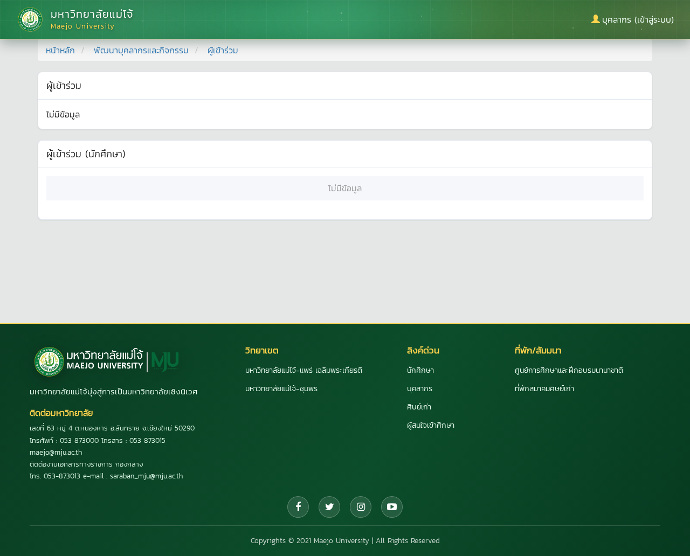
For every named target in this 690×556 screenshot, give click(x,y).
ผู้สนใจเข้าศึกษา (430, 425)
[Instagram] (360, 507)
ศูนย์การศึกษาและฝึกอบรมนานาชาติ (569, 370)
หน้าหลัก (60, 50)
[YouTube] (392, 507)
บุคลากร (419, 388)
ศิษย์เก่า (419, 407)
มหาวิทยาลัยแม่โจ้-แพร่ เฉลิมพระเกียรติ (303, 370)
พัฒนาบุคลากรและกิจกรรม (141, 50)
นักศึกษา (420, 370)
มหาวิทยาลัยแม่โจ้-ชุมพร (281, 388)
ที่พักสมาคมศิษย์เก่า (544, 388)
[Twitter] (329, 507)
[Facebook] (298, 507)
